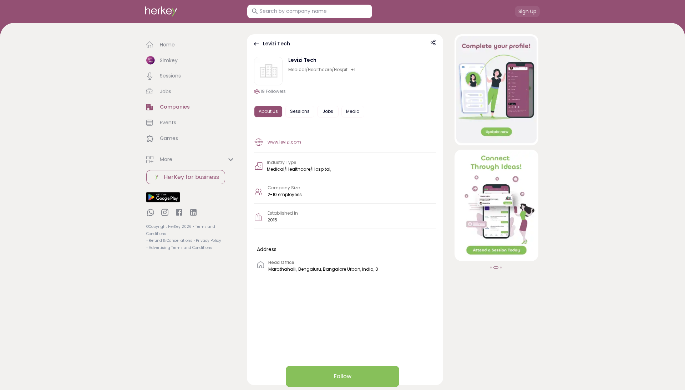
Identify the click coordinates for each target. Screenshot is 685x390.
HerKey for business (191, 177)
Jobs (328, 111)
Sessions (300, 111)
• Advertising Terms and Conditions (179, 247)
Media (353, 111)
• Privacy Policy (207, 240)
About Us (268, 111)
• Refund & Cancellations (169, 240)
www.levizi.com (284, 142)
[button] (190, 45)
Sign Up (527, 11)
